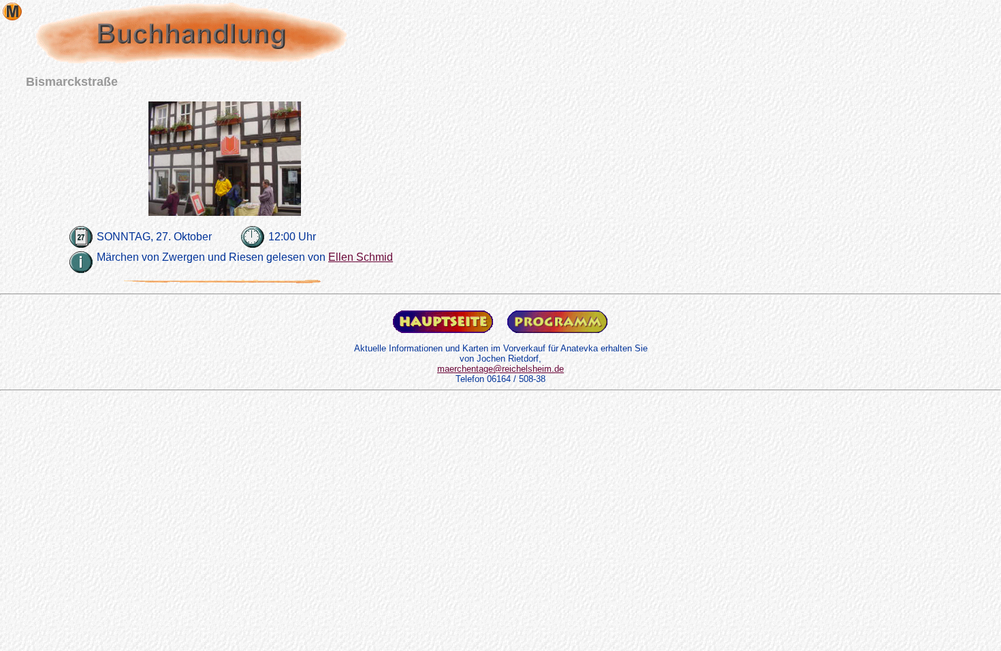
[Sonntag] (81, 232)
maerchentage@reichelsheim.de (500, 369)
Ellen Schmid (360, 257)
